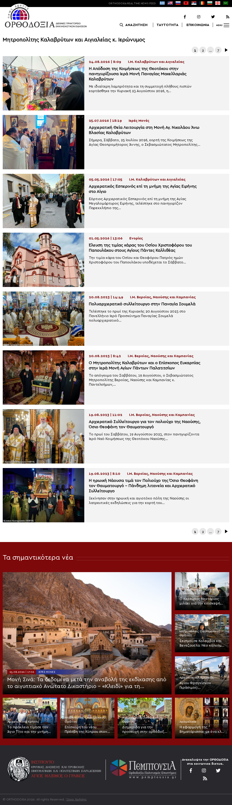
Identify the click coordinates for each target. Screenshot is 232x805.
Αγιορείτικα (187, 721)
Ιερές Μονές (47, 672)
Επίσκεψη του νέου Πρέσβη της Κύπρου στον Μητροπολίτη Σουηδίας (86, 729)
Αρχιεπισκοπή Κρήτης (23, 721)
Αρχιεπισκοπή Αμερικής (196, 677)
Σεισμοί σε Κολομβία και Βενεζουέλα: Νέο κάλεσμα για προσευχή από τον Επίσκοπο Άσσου (201, 643)
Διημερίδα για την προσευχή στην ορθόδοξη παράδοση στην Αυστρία (144, 729)
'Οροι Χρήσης (76, 799)
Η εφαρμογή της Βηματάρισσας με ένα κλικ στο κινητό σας (202, 729)
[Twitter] (208, 17)
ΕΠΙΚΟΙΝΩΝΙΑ (197, 25)
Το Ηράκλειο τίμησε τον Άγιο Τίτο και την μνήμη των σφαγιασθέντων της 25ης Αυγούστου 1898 (28, 729)
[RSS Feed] (222, 17)
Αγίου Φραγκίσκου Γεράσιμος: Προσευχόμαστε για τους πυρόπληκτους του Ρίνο (200, 685)
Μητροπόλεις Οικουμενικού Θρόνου (199, 633)
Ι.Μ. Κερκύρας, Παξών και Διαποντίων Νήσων (198, 591)
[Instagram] (193, 17)
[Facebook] (179, 17)
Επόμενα (225, 50)
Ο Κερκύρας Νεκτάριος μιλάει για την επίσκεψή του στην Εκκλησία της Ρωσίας (199, 601)
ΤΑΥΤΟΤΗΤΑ (168, 25)
